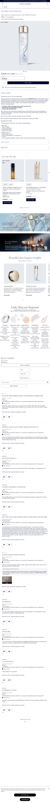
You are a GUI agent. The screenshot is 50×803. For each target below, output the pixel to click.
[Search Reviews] (47, 382)
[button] (7, 580)
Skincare (7, 11)
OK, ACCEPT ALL (25, 795)
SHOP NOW (7, 295)
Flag (3, 419)
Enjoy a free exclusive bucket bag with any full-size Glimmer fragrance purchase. (25, 1)
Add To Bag (28, 82)
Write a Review (25, 365)
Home (2, 11)
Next (25, 721)
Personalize (25, 799)
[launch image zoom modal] (48, 69)
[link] (14, 280)
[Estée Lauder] (25, 4)
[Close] (48, 788)
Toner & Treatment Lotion (15, 11)
